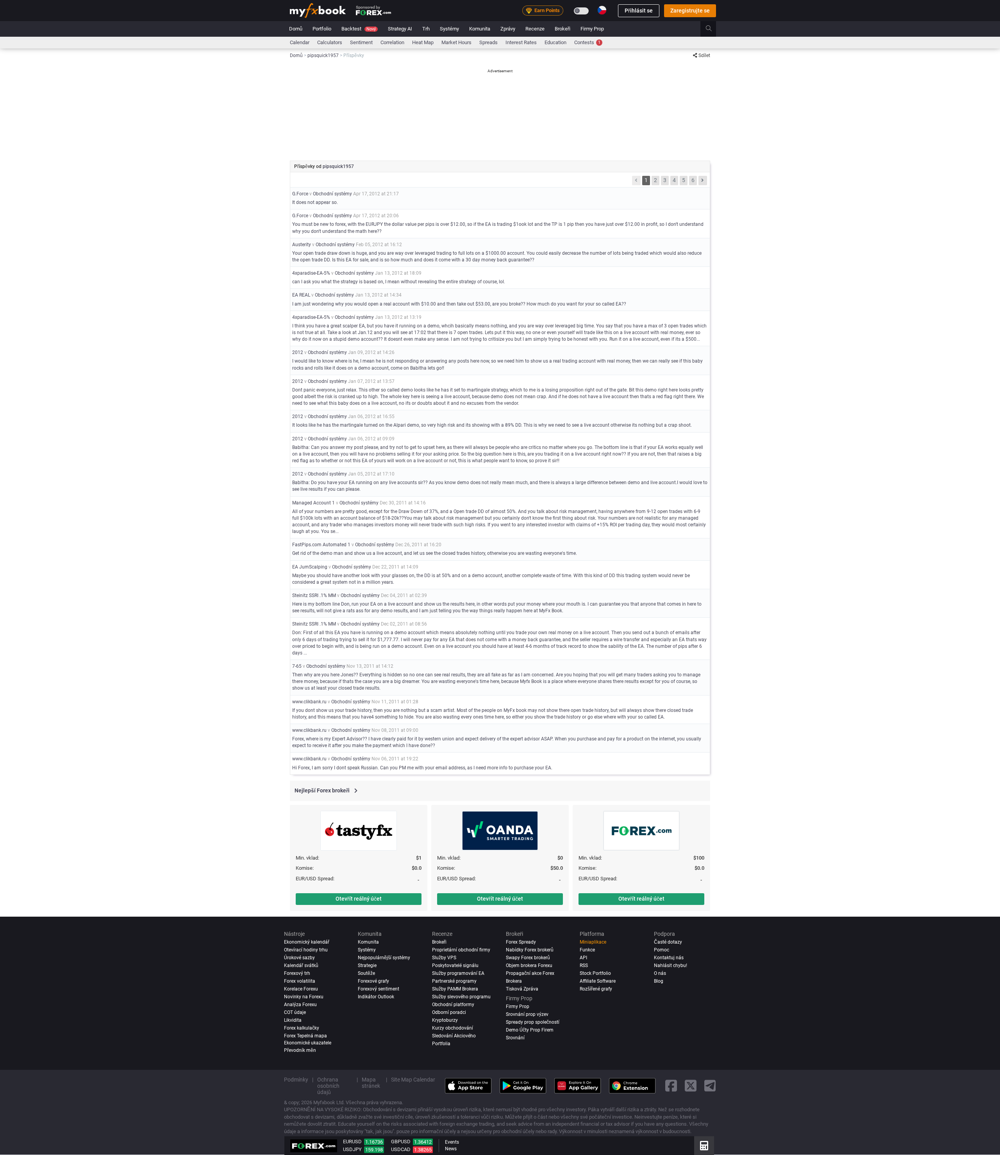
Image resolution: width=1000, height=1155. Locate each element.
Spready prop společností (532, 1022)
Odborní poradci (449, 1012)
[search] (713, 29)
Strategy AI (400, 29)
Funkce (587, 950)
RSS (584, 965)
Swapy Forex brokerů (528, 957)
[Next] (702, 180)
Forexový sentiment (378, 989)
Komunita (479, 29)
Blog (658, 981)
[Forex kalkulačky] (704, 1145)
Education (555, 42)
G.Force (300, 194)
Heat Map (423, 42)
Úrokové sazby (299, 957)
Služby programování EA (458, 973)
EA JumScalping (309, 567)
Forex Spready (521, 942)
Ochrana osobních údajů (328, 1085)
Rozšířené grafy (596, 989)
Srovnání (515, 1038)
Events (452, 1142)
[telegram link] (710, 1086)
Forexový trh (297, 973)
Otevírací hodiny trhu (306, 950)
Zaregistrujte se (690, 10)
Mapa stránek (371, 1082)
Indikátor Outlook (376, 996)
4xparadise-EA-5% (311, 273)
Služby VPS (444, 957)
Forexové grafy (373, 981)
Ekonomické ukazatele (307, 1043)
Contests (587, 42)
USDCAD (401, 1149)
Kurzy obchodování (452, 1028)
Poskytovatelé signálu (455, 965)
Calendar (299, 42)
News (451, 1148)
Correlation (392, 42)
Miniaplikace (593, 942)
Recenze (535, 29)
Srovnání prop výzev (527, 1014)
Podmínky (296, 1079)
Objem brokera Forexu (529, 965)
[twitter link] (690, 1086)
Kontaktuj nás (669, 957)
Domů (295, 29)
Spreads (488, 42)
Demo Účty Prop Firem (530, 1030)
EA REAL (301, 295)
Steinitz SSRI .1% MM (314, 595)
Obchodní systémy (332, 194)
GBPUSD (401, 1141)
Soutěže (366, 973)
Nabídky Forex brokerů (530, 950)
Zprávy (507, 29)
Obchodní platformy (453, 1004)
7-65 (297, 666)
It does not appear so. (315, 202)
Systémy (449, 29)
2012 (297, 352)
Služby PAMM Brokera (455, 989)
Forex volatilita (299, 981)
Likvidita (293, 1020)
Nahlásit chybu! (670, 965)
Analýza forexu (300, 1004)
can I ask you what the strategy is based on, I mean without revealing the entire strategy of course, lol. (398, 281)
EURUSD (352, 1141)
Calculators (329, 42)
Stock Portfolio (595, 973)
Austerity (301, 244)
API (583, 957)
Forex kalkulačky (301, 1028)
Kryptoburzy (445, 1020)
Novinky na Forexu (303, 996)
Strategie (367, 965)
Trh (426, 29)
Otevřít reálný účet (359, 899)
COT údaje (295, 1012)
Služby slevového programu (461, 996)
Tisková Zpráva (522, 989)
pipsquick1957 (338, 166)
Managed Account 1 (313, 503)
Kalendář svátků (301, 965)
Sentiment (361, 42)
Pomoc (661, 950)
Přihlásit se (639, 10)
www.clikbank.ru (309, 701)
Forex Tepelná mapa (305, 1036)
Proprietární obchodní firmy (461, 950)
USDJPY (352, 1149)
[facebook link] (671, 1086)
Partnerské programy (454, 981)
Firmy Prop (592, 29)
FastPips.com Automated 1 (321, 544)
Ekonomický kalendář (306, 942)
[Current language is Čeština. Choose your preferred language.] (602, 10)
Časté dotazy (668, 942)
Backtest (358, 29)
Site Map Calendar (413, 1079)
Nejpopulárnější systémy (384, 957)
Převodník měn (300, 1050)
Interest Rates (521, 42)
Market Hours (456, 42)
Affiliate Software (598, 981)
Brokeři (562, 29)
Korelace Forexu (301, 989)
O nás (660, 973)
